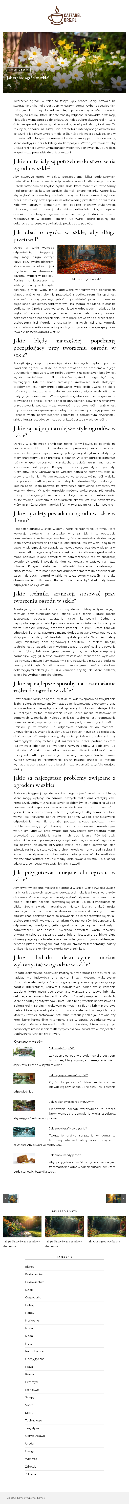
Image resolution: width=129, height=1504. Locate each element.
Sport (29, 1405)
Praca (29, 1366)
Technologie (33, 1420)
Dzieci (29, 1289)
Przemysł (31, 1382)
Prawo (29, 1374)
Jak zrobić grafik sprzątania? (68, 1128)
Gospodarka (33, 1297)
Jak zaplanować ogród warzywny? (72, 1101)
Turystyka (32, 1428)
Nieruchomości (35, 1351)
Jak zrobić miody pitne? (65, 1155)
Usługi (29, 1451)
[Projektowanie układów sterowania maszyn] (10, 1198)
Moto (28, 1343)
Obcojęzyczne (35, 1359)
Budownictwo (34, 1274)
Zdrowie (30, 1466)
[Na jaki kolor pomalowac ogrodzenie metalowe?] (118, 1198)
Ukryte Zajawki (35, 1435)
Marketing (32, 1320)
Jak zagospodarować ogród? (68, 1075)
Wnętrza (31, 1459)
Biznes (29, 1266)
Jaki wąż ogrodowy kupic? (104, 1241)
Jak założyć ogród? (62, 1048)
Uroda (29, 1443)
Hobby (29, 1305)
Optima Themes (36, 1497)
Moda (29, 1328)
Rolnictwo (18, 69)
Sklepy (29, 1397)
